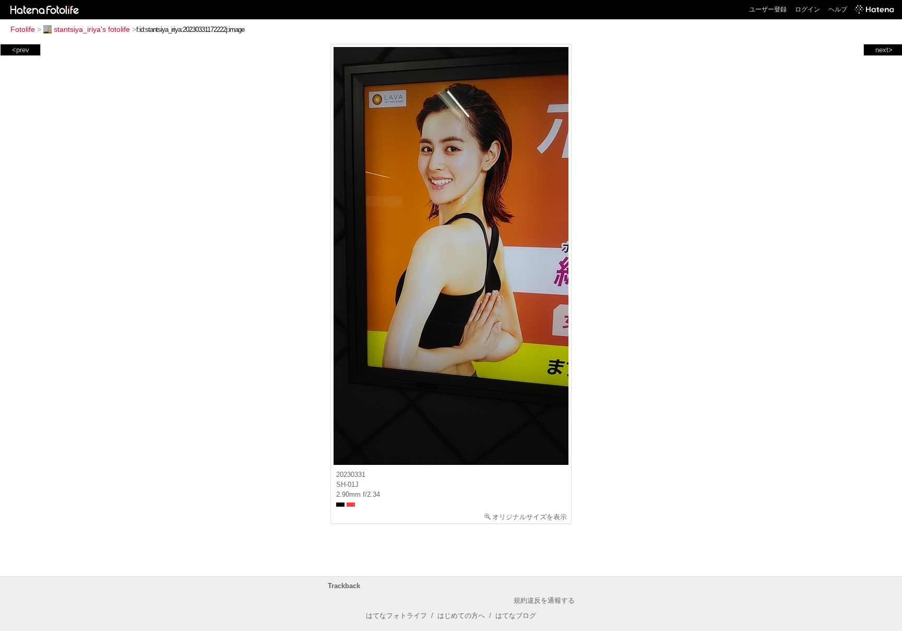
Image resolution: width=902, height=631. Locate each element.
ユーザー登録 (768, 9)
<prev (20, 50)
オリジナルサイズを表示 (529, 517)
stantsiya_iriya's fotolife (92, 29)
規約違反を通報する (544, 600)
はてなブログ (515, 616)
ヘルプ (837, 9)
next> (884, 50)
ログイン (807, 9)
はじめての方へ (461, 616)
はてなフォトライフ (396, 616)
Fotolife (22, 29)
